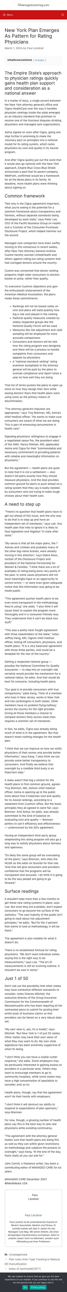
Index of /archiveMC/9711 (25, 1268)
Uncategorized (18, 1254)
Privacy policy (38, 1287)
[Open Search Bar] (62, 15)
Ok (25, 1287)
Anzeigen (39, 60)
